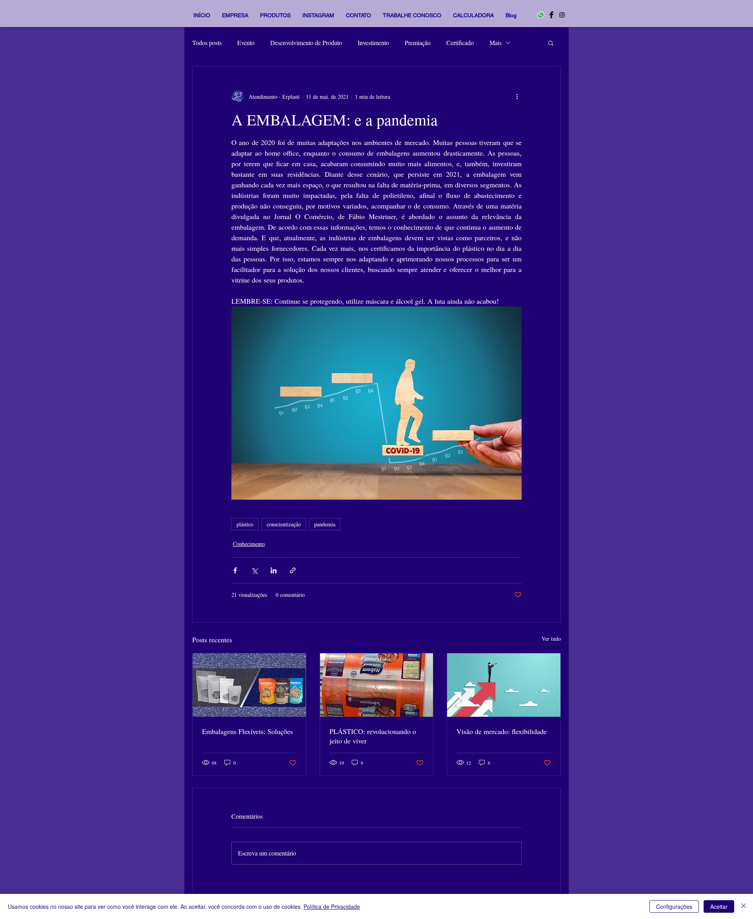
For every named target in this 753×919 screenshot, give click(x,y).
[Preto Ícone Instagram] (562, 14)
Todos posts (207, 42)
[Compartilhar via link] (292, 570)
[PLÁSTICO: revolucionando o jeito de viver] (376, 685)
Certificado (460, 42)
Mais (495, 42)
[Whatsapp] (540, 14)
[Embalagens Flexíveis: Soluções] (249, 685)
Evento (246, 42)
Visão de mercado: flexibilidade (502, 731)
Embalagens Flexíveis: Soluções (247, 731)
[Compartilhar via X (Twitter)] (254, 570)
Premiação (418, 42)
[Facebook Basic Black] (551, 14)
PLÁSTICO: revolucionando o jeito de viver (372, 736)
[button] (551, 43)
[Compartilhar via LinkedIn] (273, 570)
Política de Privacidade (332, 906)
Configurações (674, 906)
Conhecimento (249, 543)
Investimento (373, 42)
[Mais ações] (517, 96)
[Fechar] (743, 906)
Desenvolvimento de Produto (306, 42)
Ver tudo (551, 638)
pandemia (324, 524)
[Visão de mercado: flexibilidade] (503, 685)
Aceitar (719, 906)
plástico (244, 524)
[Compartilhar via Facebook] (235, 570)
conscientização (284, 524)
